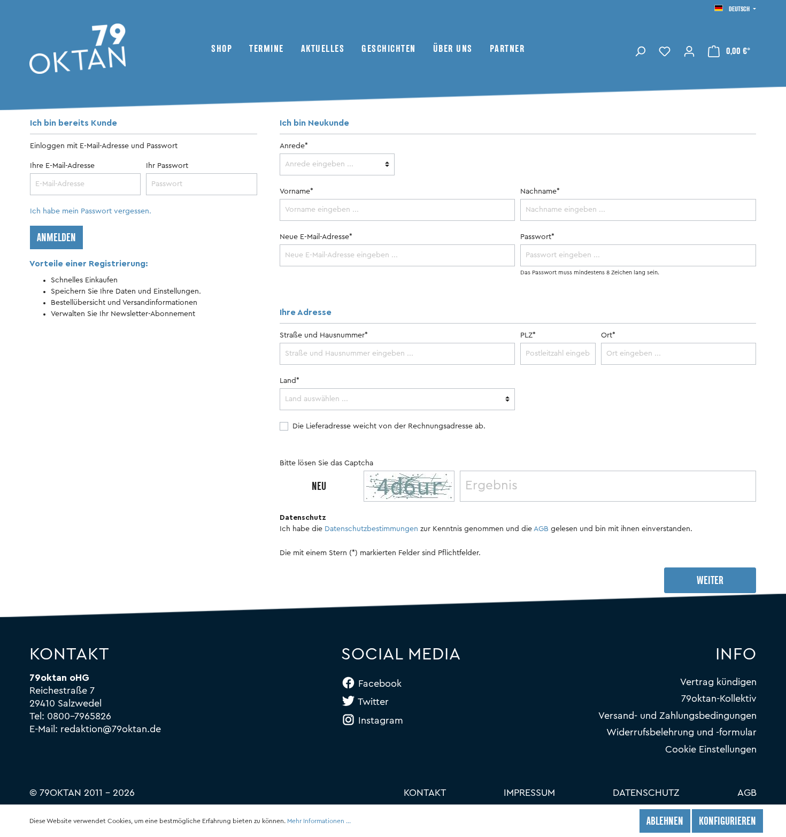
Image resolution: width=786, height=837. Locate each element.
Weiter (710, 581)
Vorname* (296, 191)
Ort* (608, 335)
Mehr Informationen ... (319, 821)
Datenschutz (646, 792)
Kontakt (425, 792)
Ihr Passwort (167, 166)
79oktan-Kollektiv (719, 698)
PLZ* (528, 335)
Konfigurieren (727, 822)
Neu (319, 487)
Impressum (529, 792)
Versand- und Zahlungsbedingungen (677, 715)
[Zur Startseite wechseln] (120, 49)
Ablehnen (664, 822)
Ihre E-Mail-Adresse (62, 166)
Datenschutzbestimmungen (371, 529)
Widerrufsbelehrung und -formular (681, 732)
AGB (541, 529)
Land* (289, 381)
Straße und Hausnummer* (324, 335)
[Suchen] (640, 50)
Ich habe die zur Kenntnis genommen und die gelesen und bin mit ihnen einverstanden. (486, 529)
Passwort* (537, 237)
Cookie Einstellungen (711, 749)
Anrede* (294, 146)
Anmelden (56, 238)
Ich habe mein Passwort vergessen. (90, 211)
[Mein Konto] (689, 50)
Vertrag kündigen (718, 682)
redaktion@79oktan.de (110, 729)
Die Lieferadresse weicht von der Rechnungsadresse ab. (389, 426)
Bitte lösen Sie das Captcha (326, 463)
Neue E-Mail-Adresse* (316, 237)
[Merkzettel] (664, 50)
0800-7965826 (79, 716)
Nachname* (540, 191)
